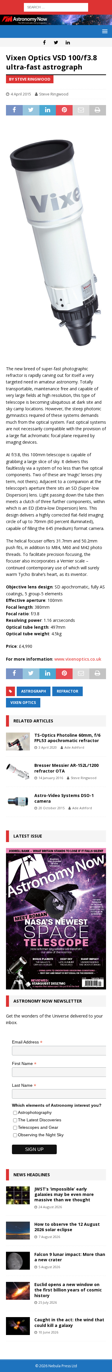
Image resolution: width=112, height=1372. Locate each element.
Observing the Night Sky (41, 1134)
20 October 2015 (52, 808)
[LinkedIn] (67, 42)
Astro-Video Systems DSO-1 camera (64, 798)
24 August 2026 (50, 1207)
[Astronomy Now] (56, 21)
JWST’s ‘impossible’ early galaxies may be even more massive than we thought (64, 1194)
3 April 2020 (48, 747)
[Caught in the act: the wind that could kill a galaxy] (18, 1326)
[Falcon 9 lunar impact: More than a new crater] (18, 1261)
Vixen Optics (23, 702)
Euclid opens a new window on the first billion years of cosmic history (68, 1290)
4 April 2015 (21, 94)
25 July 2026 (48, 1302)
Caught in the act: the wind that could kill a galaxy (69, 1322)
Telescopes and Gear (38, 1127)
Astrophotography (35, 1112)
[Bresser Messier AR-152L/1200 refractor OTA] (18, 772)
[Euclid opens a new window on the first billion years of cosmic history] (18, 1291)
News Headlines (31, 1174)
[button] (104, 31)
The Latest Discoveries (39, 1119)
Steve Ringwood (53, 94)
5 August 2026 (49, 1267)
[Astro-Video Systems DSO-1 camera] (18, 802)
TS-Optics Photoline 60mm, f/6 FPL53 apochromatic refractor (67, 737)
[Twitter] (56, 42)
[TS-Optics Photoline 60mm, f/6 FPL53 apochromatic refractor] (18, 741)
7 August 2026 (49, 1236)
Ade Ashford (74, 747)
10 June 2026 (48, 1332)
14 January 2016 (51, 778)
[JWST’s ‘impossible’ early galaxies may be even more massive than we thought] (18, 1195)
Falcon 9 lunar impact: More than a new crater (69, 1256)
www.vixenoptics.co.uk (77, 659)
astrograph (33, 691)
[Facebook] (44, 42)
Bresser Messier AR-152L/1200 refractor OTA (66, 767)
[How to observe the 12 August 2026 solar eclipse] (18, 1231)
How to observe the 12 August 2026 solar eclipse (67, 1226)
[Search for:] (56, 7)
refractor (67, 691)
